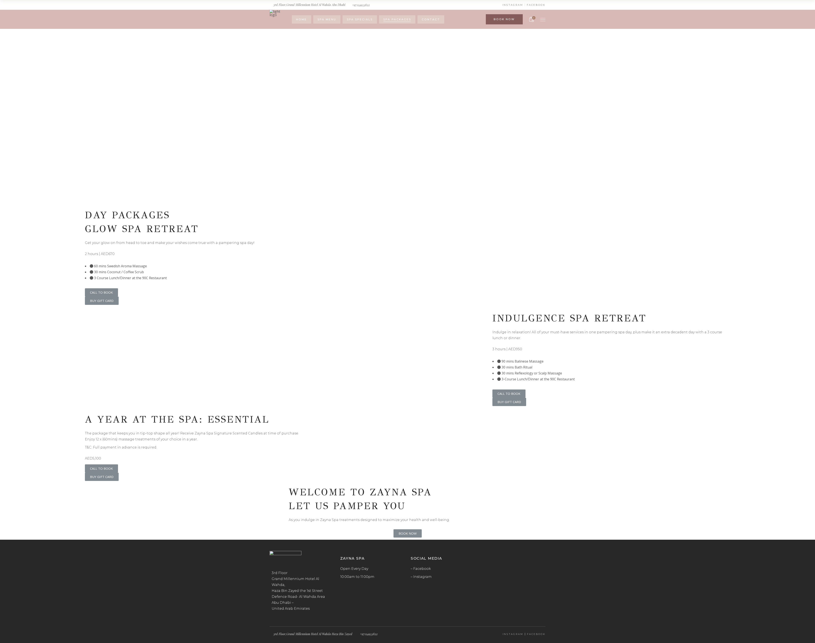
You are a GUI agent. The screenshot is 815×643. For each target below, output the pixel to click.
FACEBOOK (536, 5)
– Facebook (421, 569)
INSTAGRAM (512, 5)
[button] (101, 292)
